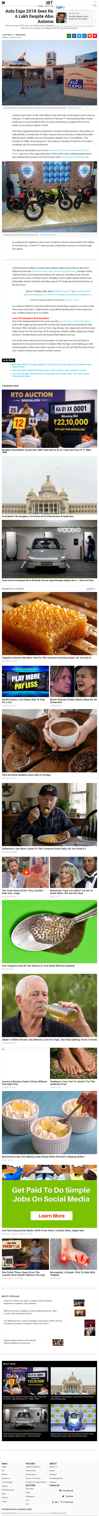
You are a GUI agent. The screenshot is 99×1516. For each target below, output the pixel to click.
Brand (52, 1471)
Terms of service (33, 1478)
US (3, 1471)
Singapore (30, 1496)
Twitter (68, 1496)
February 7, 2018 (72, 300)
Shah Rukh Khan (39, 271)
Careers (53, 1474)
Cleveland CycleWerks (70, 150)
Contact (53, 1482)
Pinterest (67, 1502)
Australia (30, 1489)
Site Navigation (56, 1478)
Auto (4, 1494)
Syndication (31, 1474)
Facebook (67, 1490)
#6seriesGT (66, 291)
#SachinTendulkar (56, 294)
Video (4, 1501)
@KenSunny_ (21, 35)
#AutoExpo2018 (82, 291)
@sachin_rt (41, 294)
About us (53, 1467)
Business (6, 1478)
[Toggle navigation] (3, 2)
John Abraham (55, 271)
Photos (5, 1498)
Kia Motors (54, 150)
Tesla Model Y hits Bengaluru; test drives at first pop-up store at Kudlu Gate (37, 516)
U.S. (27, 1504)
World (4, 1474)
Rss (56, 1502)
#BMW (56, 291)
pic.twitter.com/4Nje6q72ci (78, 294)
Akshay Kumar (69, 271)
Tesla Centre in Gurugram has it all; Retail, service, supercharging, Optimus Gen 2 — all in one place (48, 580)
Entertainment (8, 1490)
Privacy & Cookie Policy (36, 1482)
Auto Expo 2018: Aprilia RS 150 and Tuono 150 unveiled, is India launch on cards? (49, 370)
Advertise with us (33, 1467)
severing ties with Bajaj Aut (74, 157)
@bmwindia (29, 294)
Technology (7, 1482)
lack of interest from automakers (74, 321)
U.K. (27, 1500)
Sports (5, 1486)
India (4, 1467)
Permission (31, 1471)
